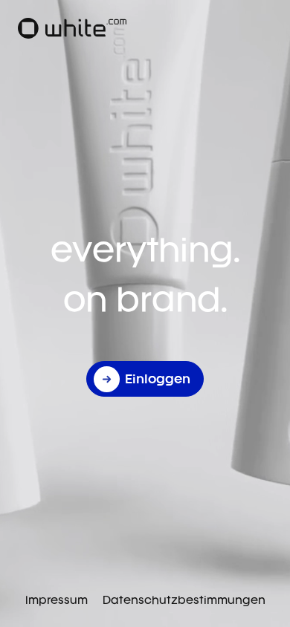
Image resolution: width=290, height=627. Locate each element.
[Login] (72, 28)
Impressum (56, 600)
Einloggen (157, 379)
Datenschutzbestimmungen (184, 600)
